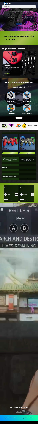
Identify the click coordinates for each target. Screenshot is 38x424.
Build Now (7, 73)
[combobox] (19, 6)
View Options (10, 153)
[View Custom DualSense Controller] (16, 194)
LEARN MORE (19, 117)
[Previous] (2, 193)
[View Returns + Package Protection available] (32, 194)
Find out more (19, 411)
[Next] (36, 193)
